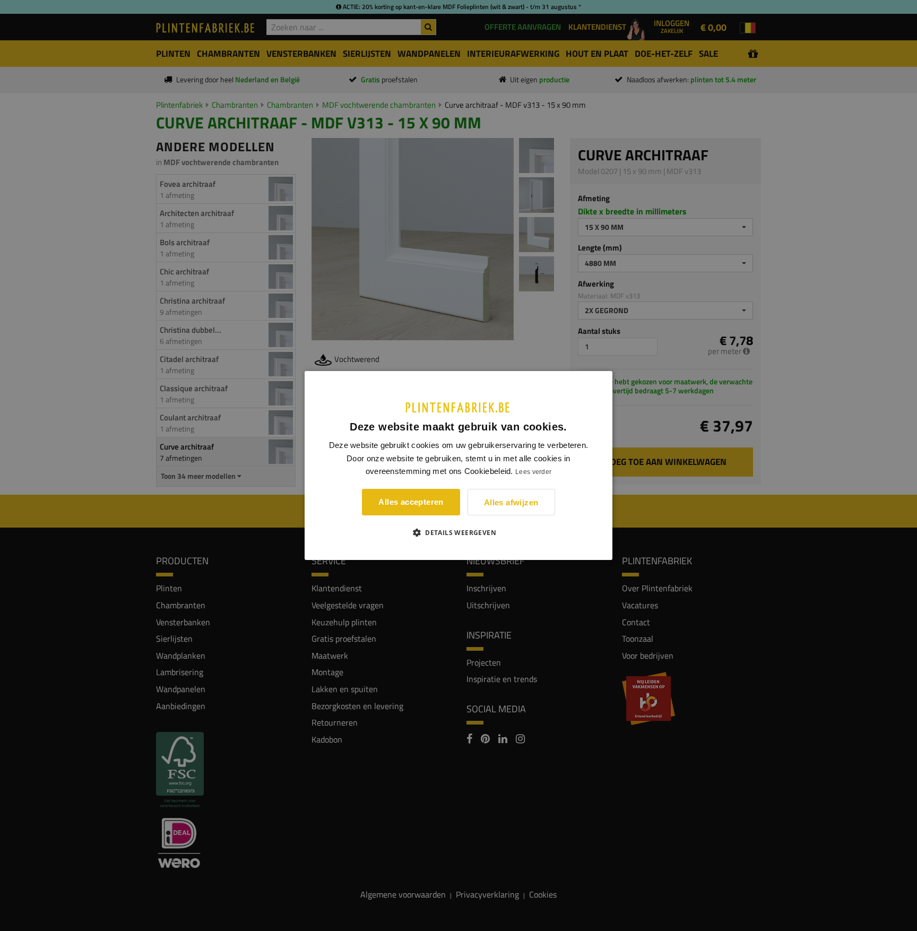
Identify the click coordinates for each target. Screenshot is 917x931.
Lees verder (533, 472)
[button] (458, 532)
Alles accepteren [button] (410, 501)
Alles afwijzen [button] (511, 502)
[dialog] (458, 465)
